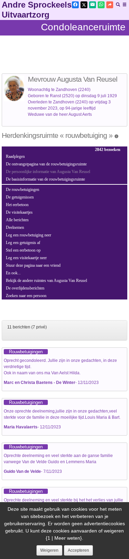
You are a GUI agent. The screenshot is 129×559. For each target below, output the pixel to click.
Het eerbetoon (17, 204)
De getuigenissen (20, 197)
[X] (83, 4)
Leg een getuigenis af (23, 242)
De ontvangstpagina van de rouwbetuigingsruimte (46, 164)
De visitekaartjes (19, 212)
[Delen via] (109, 4)
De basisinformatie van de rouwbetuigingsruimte (45, 179)
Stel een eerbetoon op (23, 250)
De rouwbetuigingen (22, 189)
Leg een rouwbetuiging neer (28, 235)
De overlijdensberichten (25, 288)
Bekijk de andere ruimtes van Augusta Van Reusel (46, 280)
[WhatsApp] (101, 4)
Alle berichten (17, 219)
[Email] (92, 4)
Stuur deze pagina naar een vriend (33, 265)
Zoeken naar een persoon (26, 295)
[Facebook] (75, 4)
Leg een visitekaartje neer (26, 257)
